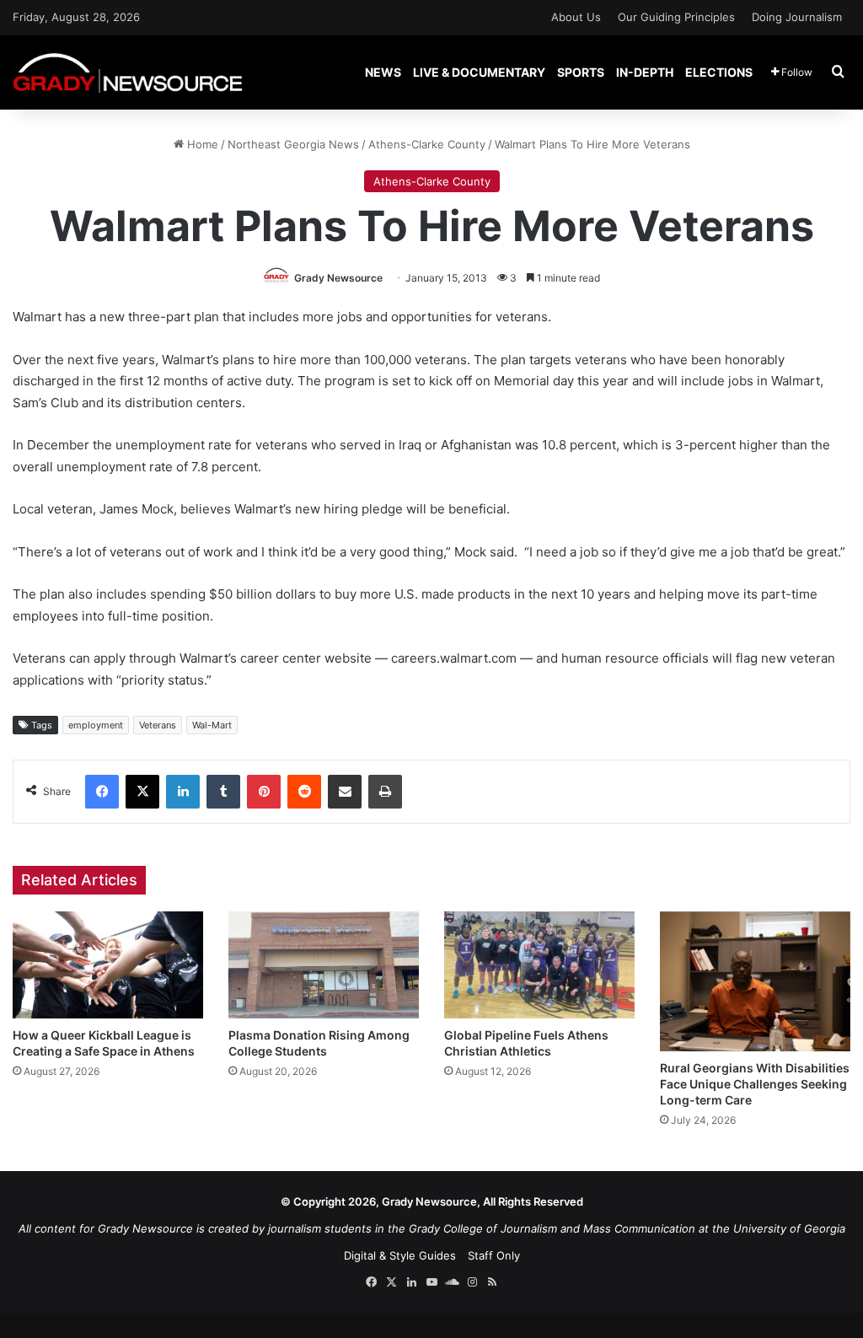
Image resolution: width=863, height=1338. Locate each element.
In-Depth (644, 72)
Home (201, 144)
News (383, 72)
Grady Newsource (338, 277)
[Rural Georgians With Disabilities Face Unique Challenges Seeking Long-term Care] (755, 981)
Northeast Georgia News (293, 144)
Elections (719, 72)
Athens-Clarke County (426, 144)
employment (95, 725)
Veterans (157, 725)
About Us (576, 17)
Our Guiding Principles (676, 17)
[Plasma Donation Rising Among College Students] (323, 964)
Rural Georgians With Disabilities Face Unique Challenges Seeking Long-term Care (755, 1084)
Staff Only (494, 1255)
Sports (580, 72)
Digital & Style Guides (400, 1255)
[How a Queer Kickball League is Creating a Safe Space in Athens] (108, 964)
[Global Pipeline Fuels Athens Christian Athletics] (539, 964)
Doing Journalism (797, 17)
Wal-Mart (212, 725)
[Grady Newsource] (128, 72)
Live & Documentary (479, 72)
